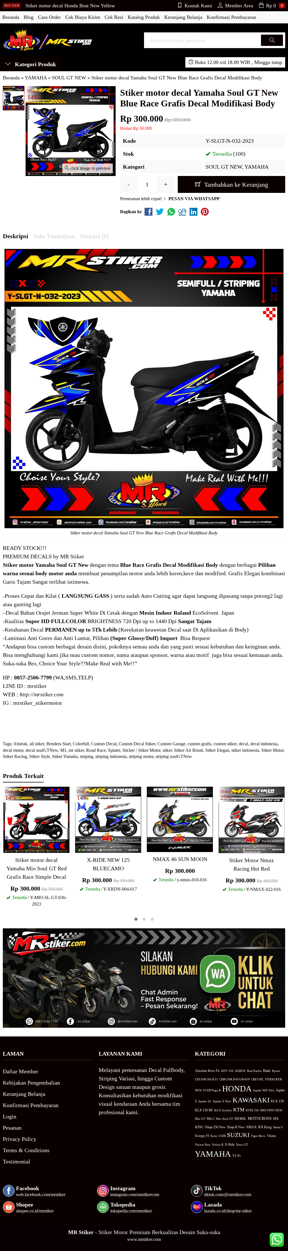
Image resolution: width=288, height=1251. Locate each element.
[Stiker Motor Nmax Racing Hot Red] (252, 819)
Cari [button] (272, 45)
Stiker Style (39, 756)
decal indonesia (264, 743)
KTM (238, 1109)
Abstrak (20, 743)
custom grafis (199, 743)
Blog (28, 17)
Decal (12, 613)
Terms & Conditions (26, 1150)
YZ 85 (236, 1155)
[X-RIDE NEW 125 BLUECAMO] (108, 819)
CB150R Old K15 (206, 1079)
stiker (167, 750)
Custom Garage (171, 743)
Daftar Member (20, 1071)
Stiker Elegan (217, 750)
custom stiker (225, 743)
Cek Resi (114, 17)
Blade (267, 1071)
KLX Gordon (223, 1110)
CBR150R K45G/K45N (234, 1079)
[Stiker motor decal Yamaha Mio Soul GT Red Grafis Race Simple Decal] (36, 819)
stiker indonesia (245, 750)
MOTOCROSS (260, 1118)
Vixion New (202, 1144)
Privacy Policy (19, 1139)
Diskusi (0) (94, 236)
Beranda (10, 17)
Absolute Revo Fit (207, 1071)
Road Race (96, 750)
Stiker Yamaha (65, 756)
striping (86, 756)
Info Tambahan (54, 236)
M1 (63, 750)
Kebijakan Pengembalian (31, 1083)
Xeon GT (242, 1144)
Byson (276, 1070)
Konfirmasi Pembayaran (231, 17)
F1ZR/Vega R (212, 1090)
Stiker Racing (15, 756)
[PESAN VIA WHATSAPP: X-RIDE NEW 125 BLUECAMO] (79, 847)
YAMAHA (256, 167)
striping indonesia (111, 756)
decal (243, 743)
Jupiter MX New (263, 1090)
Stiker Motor (272, 750)
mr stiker (76, 750)
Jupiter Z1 (205, 1101)
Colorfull (81, 743)
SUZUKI (238, 1135)
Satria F (278, 1127)
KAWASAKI (251, 1100)
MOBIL (240, 1119)
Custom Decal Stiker (137, 743)
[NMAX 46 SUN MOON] (180, 819)
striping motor (141, 756)
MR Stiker (72, 556)
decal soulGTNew (42, 750)
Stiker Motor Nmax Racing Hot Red (251, 864)
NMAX (251, 1127)
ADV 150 (227, 1070)
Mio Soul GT (224, 1118)
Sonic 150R (218, 1136)
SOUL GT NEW (224, 167)
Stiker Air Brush (188, 750)
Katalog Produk (144, 17)
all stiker (37, 743)
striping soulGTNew (174, 756)
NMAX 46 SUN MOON (180, 859)
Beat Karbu (254, 1070)
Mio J (211, 1118)
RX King (265, 1127)
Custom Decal (103, 743)
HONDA (237, 1088)
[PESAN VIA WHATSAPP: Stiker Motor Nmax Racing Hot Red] (223, 848)
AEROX (240, 1070)
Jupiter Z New (222, 1101)
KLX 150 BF (204, 1110)
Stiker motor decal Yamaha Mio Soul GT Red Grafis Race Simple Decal (36, 868)
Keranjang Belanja (183, 17)
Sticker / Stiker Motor (141, 750)
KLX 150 (277, 1101)
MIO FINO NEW (271, 1110)
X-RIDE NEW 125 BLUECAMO (108, 864)
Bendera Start (58, 743)
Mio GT (200, 1118)
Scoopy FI (202, 1136)
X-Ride (230, 1145)
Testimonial (16, 1161)
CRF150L (257, 1079)
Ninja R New (236, 1127)
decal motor (13, 750)
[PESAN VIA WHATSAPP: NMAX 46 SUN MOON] (151, 846)
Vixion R (217, 1144)
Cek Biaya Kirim (82, 17)
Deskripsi (15, 236)
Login (9, 1116)
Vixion (271, 1136)
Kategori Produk (35, 64)
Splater (114, 750)
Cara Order (49, 17)
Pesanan (12, 1128)
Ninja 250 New (215, 1127)
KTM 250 (252, 1110)
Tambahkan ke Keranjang (235, 184)
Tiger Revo (258, 1136)
